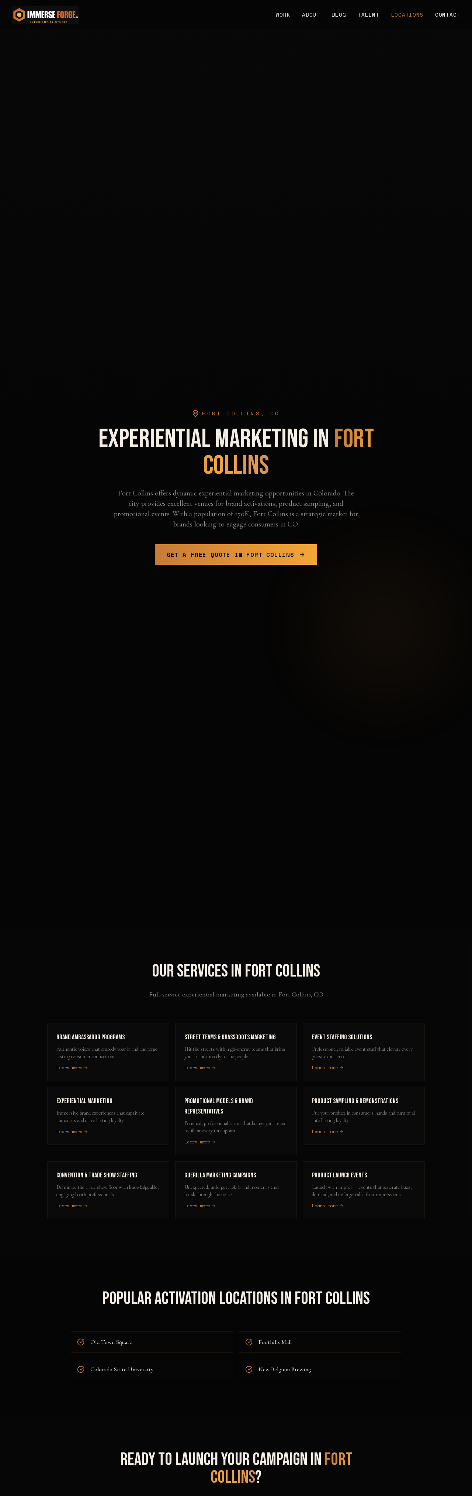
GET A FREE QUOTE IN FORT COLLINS (230, 554)
